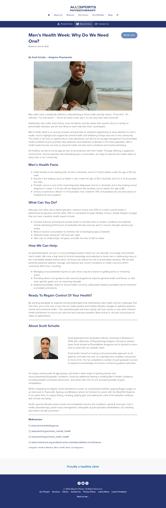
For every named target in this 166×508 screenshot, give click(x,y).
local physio (126, 312)
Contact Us (76, 492)
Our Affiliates (98, 15)
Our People (44, 492)
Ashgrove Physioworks (60, 57)
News (68, 447)
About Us (58, 15)
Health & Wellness (45, 447)
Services (70, 15)
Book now (129, 35)
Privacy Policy (89, 492)
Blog (110, 15)
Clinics (65, 492)
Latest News (103, 492)
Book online (101, 312)
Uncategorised (77, 447)
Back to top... (83, 496)
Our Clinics (83, 15)
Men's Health (59, 447)
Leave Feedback (119, 492)
